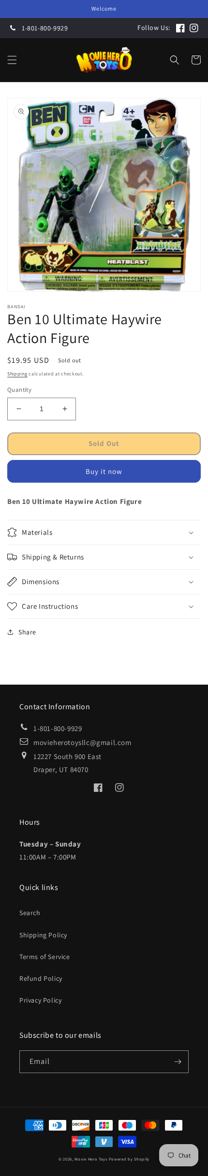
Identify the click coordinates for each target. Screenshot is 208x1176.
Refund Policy (40, 978)
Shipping (17, 374)
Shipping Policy (43, 935)
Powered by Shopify (129, 1159)
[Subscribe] (177, 1061)
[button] (12, 60)
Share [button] (27, 632)
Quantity (19, 390)
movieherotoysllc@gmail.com (82, 742)
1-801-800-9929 (45, 28)
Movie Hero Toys (90, 1159)
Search (30, 912)
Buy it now (104, 471)
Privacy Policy (40, 1000)
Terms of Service (44, 956)
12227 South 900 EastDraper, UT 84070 (67, 763)
